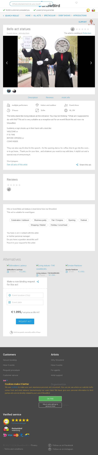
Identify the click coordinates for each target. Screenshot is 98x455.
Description (33, 97)
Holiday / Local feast (59, 225)
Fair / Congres (57, 220)
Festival (84, 220)
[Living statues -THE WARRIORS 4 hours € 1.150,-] (49, 267)
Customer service (10, 375)
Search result (12, 16)
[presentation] (25, 295)
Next (91, 63)
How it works (9, 365)
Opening (71, 220)
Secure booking (10, 360)
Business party (40, 220)
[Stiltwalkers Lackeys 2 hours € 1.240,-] (19, 266)
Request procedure (11, 370)
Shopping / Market (38, 225)
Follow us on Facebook (63, 445)
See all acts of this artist (17, 164)
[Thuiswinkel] (93, 10)
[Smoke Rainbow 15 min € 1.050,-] (78, 266)
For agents (55, 370)
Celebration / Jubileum (20, 220)
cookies (14, 387)
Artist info (66, 97)
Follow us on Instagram (63, 449)
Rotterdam (87, 33)
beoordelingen (18, 423)
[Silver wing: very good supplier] (73, 29)
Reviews (49, 97)
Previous (7, 63)
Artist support (57, 375)
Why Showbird (57, 360)
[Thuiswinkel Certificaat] (12, 428)
